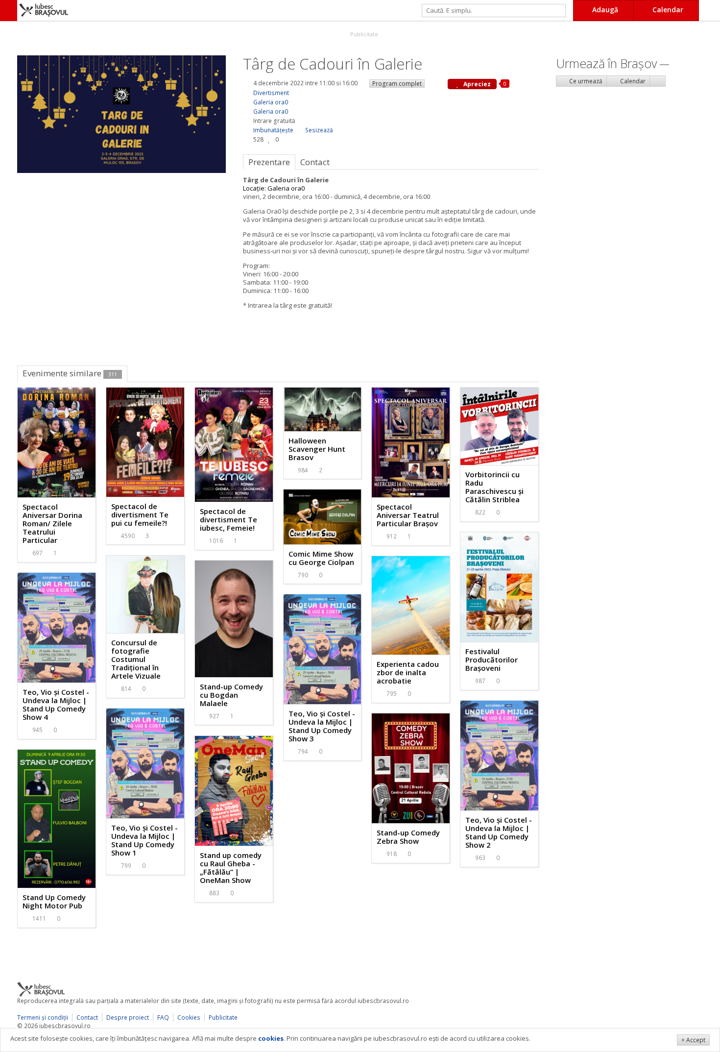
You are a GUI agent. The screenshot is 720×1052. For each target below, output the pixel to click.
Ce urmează (585, 81)
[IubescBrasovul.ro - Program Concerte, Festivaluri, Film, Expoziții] (8, 10)
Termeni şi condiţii (42, 1017)
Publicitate (363, 34)
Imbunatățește (273, 130)
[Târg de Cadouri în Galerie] (121, 113)
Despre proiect (127, 1017)
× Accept (693, 1040)
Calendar (632, 81)
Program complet (397, 83)
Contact (87, 1017)
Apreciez (476, 84)
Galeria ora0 (270, 102)
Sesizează (319, 130)
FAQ (163, 1017)
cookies (271, 1038)
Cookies (188, 1017)
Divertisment (271, 93)
